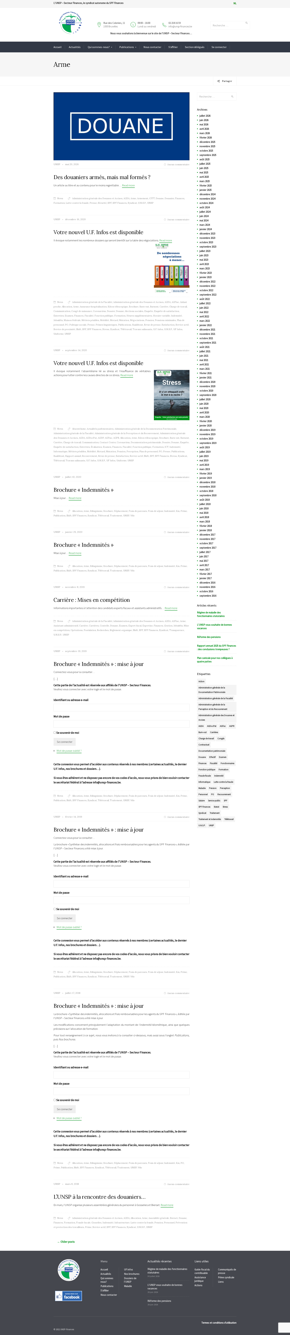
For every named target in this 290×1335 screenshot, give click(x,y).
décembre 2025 (207, 141)
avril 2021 (204, 364)
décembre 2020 (207, 381)
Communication (62, 311)
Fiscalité (89, 315)
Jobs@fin (58, 320)
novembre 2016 (207, 587)
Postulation (90, 630)
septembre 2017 (208, 547)
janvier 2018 (206, 530)
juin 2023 (204, 255)
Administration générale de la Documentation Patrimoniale (145, 428)
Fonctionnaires (227, 763)
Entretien (59, 315)
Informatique (60, 451)
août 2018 (205, 499)
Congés (221, 738)
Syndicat (132, 203)
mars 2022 (205, 320)
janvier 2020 (206, 425)
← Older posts (66, 1242)
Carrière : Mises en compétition (92, 599)
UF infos (128, 1269)
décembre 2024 (207, 194)
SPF (110, 203)
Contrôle (104, 625)
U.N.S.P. (142, 203)
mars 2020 (205, 416)
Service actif (182, 324)
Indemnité (176, 315)
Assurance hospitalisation (93, 306)
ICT (166, 447)
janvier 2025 (206, 189)
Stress (105, 329)
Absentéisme (79, 428)
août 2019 (205, 447)
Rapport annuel (73, 456)
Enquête (148, 311)
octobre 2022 (206, 290)
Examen (69, 315)
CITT (152, 198)
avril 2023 (204, 264)
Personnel (169, 1222)
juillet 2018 (205, 504)
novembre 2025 (207, 146)
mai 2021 (204, 360)
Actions (198, 1285)
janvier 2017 (206, 578)
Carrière (164, 306)
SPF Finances (120, 203)
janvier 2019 (206, 477)
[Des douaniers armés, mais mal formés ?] (121, 126)
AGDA (127, 198)
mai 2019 (204, 460)
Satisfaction (168, 324)
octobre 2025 (206, 150)
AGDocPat (91, 437)
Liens (221, 1281)
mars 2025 (205, 181)
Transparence (176, 630)
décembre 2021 (207, 329)
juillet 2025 (205, 163)
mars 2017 (205, 569)
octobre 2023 (206, 242)
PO (66, 324)
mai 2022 (204, 312)
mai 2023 (204, 259)
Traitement (116, 515)
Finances (179, 198)
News (60, 198)
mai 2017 (204, 560)
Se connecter (219, 47)
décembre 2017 (207, 534)
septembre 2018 (208, 495)
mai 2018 (204, 512)
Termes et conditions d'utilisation (218, 1322)
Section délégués (194, 47)
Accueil (58, 47)
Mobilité (104, 320)
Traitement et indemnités (210, 819)
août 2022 (205, 299)
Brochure (133, 306)
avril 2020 (204, 412)
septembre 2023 (208, 246)
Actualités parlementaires (100, 428)
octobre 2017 (206, 543)
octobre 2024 (206, 203)
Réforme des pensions (209, 637)
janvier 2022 (206, 325)
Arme (133, 198)
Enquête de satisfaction (166, 311)
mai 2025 (204, 172)
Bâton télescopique (118, 306)
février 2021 (206, 373)
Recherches (103, 630)
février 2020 (206, 421)
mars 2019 (205, 469)
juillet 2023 (205, 251)
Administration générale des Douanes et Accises (97, 198)
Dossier (111, 311)
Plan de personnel (148, 451)
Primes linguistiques (106, 324)
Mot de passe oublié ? (69, 751)
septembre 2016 (208, 595)
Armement (142, 198)
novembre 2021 (207, 333)
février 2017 (206, 573)
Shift (78, 329)
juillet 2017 (205, 552)
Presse (93, 203)
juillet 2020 (205, 399)
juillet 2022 (205, 303)
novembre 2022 (207, 285)
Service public (214, 800)
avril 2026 (204, 128)
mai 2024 (204, 220)
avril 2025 (204, 176)
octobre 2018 (206, 491)
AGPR (116, 437)
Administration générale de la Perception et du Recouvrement (127, 433)
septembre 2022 (208, 294)
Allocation (67, 306)
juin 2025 (204, 168)
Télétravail (126, 329)
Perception (132, 451)
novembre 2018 (207, 486)
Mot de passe (61, 716)
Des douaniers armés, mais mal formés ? (102, 177)
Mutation (124, 320)
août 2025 (205, 159)
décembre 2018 (207, 482)
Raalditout (137, 324)
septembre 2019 (208, 443)
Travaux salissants (142, 329)
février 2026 (206, 137)
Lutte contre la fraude (77, 203)
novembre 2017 (207, 539)
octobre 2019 (206, 438)
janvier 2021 (206, 377)
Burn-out (144, 306)
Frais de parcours (138, 511)
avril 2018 (204, 517)
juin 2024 (204, 216)
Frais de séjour (155, 511)
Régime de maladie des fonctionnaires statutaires (211, 614)
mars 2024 (205, 224)
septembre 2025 (208, 155)
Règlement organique (121, 630)
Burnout (154, 306)
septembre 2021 (208, 342)
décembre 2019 (207, 429)
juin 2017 (204, 556)
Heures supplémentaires (139, 315)
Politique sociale (77, 324)
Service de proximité (64, 329)
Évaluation (96, 447)
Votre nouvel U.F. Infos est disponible (98, 232)
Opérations (77, 630)
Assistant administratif (66, 625)
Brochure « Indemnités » (84, 489)
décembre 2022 (207, 281)
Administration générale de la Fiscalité (92, 302)
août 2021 (205, 347)
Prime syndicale (226, 1277)
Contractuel (204, 744)
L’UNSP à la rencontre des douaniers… (99, 1196)
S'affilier (105, 1290)
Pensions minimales (165, 320)
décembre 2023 (207, 233)
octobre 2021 (206, 338)
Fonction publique (103, 315)
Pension (149, 320)
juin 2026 (204, 120)
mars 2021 (205, 368)
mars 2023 (205, 268)
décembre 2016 (207, 582)
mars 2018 (205, 521)
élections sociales (134, 311)
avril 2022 (204, 316)
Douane (160, 198)
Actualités (75, 47)
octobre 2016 (206, 591)
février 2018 (206, 525)
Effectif (212, 757)
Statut (216, 806)
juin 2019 (204, 456)
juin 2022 (204, 307)
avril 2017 (204, 565)
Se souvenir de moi (67, 733)
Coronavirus (99, 311)
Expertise (147, 625)
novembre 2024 (207, 198)
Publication (59, 515)
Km (178, 511)
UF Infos (177, 329)
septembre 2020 (208, 395)
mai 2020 (204, 408)
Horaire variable (161, 315)
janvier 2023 (206, 277)
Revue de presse (152, 324)
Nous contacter (152, 47)
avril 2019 (204, 464)
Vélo (132, 515)
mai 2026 (204, 124)
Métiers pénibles (90, 320)
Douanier (169, 198)
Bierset (174, 1218)
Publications (126, 47)
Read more (128, 185)
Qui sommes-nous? (99, 47)
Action (201, 681)
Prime (184, 511)
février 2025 (206, 185)
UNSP (150, 203)
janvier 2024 (206, 229)
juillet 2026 (205, 115)
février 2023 (206, 272)
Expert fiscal (134, 625)
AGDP (101, 437)
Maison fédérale (72, 320)
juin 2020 (204, 403)
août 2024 (205, 207)
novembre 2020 (207, 386)
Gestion (168, 625)
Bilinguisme (96, 511)
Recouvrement (89, 456)
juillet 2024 (205, 211)
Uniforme (59, 333)
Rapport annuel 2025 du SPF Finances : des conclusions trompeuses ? (216, 647)
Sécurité (102, 203)
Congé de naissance (81, 311)
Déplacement (121, 511)
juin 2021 (204, 355)
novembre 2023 (207, 237)
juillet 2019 (205, 451)
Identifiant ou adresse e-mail (71, 700)
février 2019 (206, 473)
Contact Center (108, 442)
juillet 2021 (205, 351)
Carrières (94, 625)
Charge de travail (178, 306)
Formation (59, 203)
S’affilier (173, 47)
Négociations (137, 320)
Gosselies (96, 1222)
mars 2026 (205, 133)
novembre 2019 (207, 434)
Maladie (202, 788)
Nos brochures (131, 1273)
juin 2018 (204, 508)
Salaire (202, 800)
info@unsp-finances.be (180, 26)
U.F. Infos (158, 329)
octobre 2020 (206, 390)
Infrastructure (122, 1222)
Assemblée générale (159, 1218)
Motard (114, 320)
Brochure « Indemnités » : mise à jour (99, 664)
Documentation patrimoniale (146, 442)
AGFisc (175, 302)
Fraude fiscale (83, 1222)
